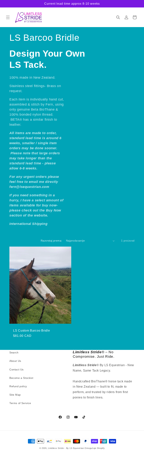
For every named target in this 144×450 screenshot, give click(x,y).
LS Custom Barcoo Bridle (31, 330)
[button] (8, 17)
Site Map (15, 394)
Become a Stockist (21, 377)
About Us (15, 360)
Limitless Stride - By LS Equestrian (66, 448)
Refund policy (18, 386)
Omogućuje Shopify (95, 448)
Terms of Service (20, 403)
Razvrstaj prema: (51, 240)
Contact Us (16, 369)
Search (14, 352)
